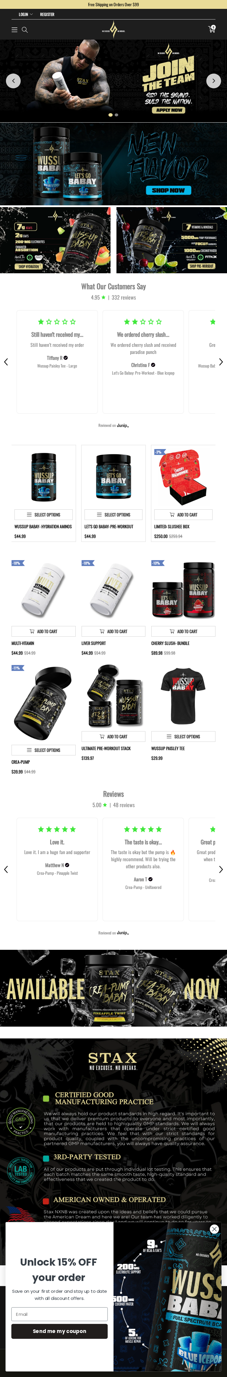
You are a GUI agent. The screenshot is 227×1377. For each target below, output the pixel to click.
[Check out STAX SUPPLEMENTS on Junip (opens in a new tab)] (122, 425)
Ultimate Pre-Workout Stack (106, 748)
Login (23, 14)
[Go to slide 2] (116, 114)
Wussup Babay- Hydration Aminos (43, 526)
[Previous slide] (13, 81)
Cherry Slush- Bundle (170, 643)
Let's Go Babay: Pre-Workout (109, 526)
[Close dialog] (214, 1229)
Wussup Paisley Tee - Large (57, 365)
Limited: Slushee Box (171, 526)
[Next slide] (213, 81)
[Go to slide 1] (110, 115)
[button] (14, 29)
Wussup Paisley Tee (168, 748)
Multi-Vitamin (23, 643)
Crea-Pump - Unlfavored (143, 887)
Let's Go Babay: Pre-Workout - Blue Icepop (143, 373)
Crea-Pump (21, 762)
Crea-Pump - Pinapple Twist (57, 873)
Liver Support (94, 643)
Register (47, 14)
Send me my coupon (59, 1331)
